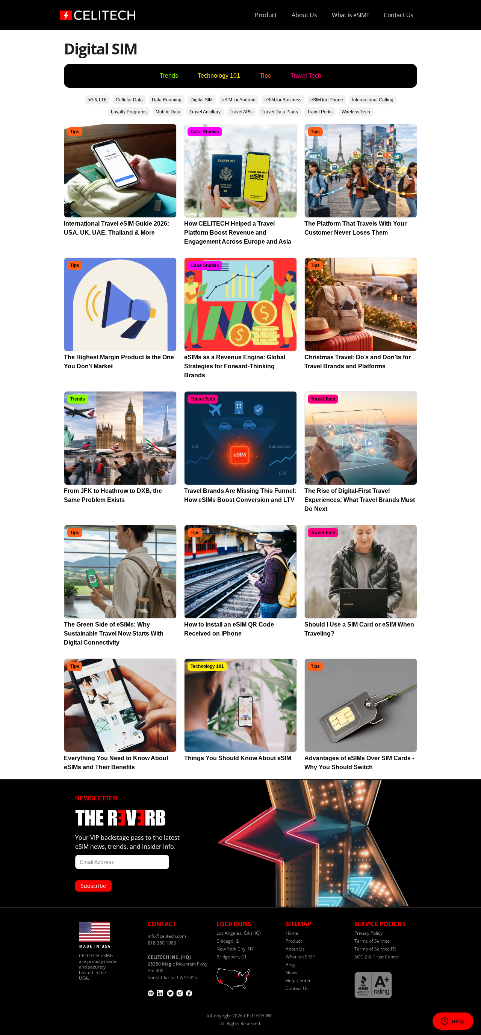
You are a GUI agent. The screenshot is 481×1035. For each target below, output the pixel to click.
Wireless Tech (356, 111)
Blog (290, 964)
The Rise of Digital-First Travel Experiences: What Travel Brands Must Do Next (359, 500)
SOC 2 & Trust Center (376, 957)
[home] (97, 13)
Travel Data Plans (280, 111)
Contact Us (398, 15)
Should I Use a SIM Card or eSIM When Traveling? (359, 629)
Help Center (298, 980)
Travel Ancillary (205, 111)
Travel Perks (320, 111)
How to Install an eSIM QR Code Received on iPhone (229, 629)
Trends (169, 75)
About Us (304, 15)
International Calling (372, 99)
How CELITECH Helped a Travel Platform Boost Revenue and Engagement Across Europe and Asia (237, 232)
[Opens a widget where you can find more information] (452, 1021)
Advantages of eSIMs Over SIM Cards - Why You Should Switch (359, 762)
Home (292, 933)
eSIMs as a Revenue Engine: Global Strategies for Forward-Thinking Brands (234, 366)
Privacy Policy (368, 933)
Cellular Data (129, 99)
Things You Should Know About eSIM (237, 758)
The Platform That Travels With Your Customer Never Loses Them (355, 228)
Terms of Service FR (375, 949)
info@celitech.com (167, 936)
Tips (265, 75)
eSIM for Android (239, 99)
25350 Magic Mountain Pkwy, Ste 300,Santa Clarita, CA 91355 (178, 967)
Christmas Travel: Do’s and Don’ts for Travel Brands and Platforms (357, 361)
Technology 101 (219, 75)
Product (266, 15)
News (291, 972)
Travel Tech (305, 75)
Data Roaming (167, 99)
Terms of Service (372, 941)
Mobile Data (168, 111)
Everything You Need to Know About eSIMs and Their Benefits (116, 762)
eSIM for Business (283, 99)
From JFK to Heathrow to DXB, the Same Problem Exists (113, 495)
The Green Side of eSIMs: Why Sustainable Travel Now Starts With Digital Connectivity (113, 633)
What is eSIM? (350, 15)
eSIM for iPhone (326, 99)
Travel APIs (241, 111)
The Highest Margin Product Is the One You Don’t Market (119, 361)
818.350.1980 (162, 943)
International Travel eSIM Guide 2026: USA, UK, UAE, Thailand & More (116, 228)
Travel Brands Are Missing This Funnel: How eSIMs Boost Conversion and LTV (240, 495)
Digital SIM (202, 99)
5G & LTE (97, 99)
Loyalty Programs (129, 111)
